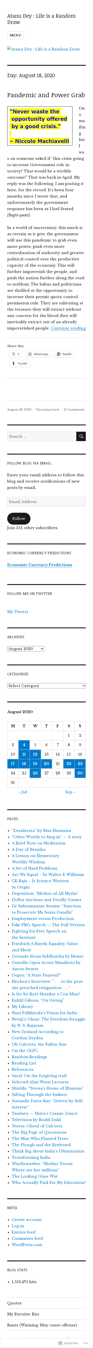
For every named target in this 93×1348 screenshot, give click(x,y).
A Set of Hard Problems (34, 868)
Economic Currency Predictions (39, 565)
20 (46, 763)
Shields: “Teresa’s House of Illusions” (48, 1088)
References (22, 1069)
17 (13, 763)
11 (24, 754)
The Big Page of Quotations (39, 1132)
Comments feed (27, 1238)
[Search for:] (42, 436)
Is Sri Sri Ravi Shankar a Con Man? (46, 994)
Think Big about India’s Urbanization (48, 1151)
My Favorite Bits (23, 1314)
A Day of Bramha (29, 849)
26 (35, 773)
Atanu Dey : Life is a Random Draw (41, 19)
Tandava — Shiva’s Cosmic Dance (45, 1113)
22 (68, 763)
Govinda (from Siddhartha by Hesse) (48, 956)
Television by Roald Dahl (36, 1119)
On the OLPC (25, 1050)
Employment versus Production (43, 918)
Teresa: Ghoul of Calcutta (37, 1126)
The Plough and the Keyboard (41, 1145)
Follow (18, 518)
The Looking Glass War (35, 1176)
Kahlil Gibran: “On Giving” (38, 1000)
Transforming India (31, 1157)
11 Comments (74, 409)
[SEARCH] (81, 436)
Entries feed (23, 1232)
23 (80, 763)
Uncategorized (47, 409)
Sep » (70, 792)
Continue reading (68, 328)
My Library (22, 1006)
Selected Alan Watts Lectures (40, 1082)
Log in (18, 1226)
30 (80, 773)
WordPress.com (27, 1244)
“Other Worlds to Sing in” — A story (47, 837)
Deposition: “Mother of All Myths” (45, 893)
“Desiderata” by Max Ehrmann (41, 830)
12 (35, 754)
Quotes (14, 1303)
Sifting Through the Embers (39, 1094)
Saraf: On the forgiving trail (39, 1075)
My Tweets (17, 611)
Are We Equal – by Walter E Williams (48, 874)
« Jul (23, 792)
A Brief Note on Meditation (38, 843)
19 (35, 763)
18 (24, 763)
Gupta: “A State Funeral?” (36, 975)
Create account (27, 1219)
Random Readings (29, 1057)
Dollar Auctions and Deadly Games (46, 899)
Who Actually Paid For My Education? (49, 1182)
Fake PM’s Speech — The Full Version (48, 925)
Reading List (24, 1063)
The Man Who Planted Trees (40, 1138)
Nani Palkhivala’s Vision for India (44, 1013)
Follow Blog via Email (29, 463)
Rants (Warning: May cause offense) (42, 1325)
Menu (15, 35)
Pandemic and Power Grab (46, 94)
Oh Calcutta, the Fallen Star (39, 1044)
